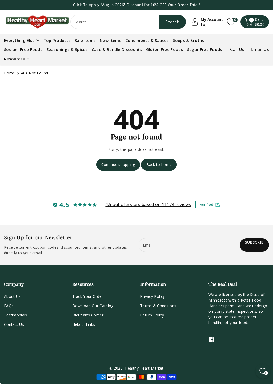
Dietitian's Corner (87, 315)
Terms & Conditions (158, 305)
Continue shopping (118, 164)
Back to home (159, 164)
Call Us (237, 49)
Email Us (260, 49)
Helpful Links (83, 324)
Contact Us (14, 324)
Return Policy (152, 315)
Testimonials (15, 315)
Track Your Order (87, 296)
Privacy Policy (152, 296)
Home (9, 73)
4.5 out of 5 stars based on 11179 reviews (148, 204)
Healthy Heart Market (144, 368)
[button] (255, 21)
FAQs (9, 305)
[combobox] (128, 22)
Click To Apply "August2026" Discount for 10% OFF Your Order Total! (136, 4)
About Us (12, 296)
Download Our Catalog (93, 305)
